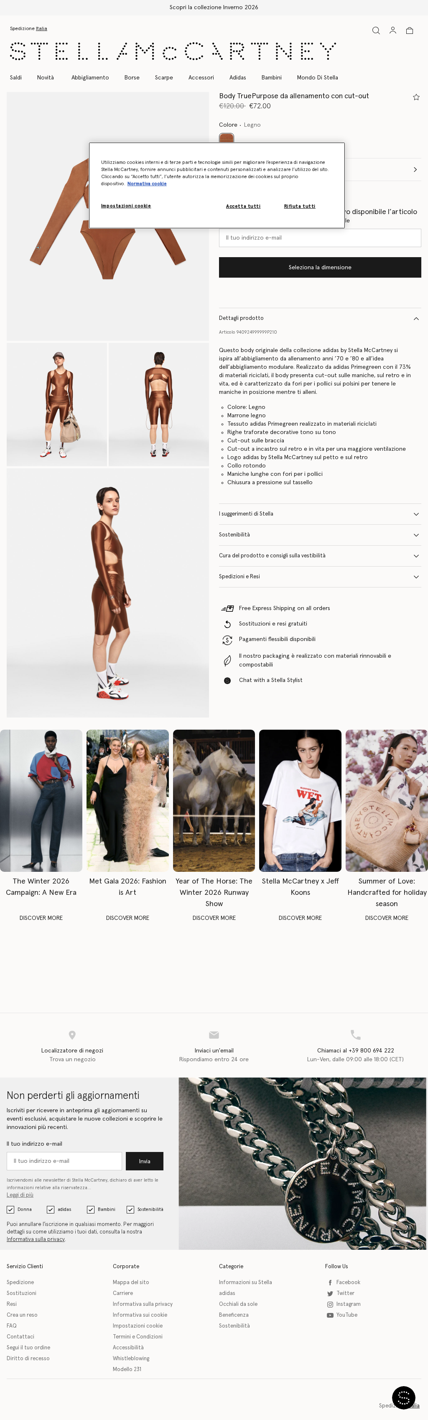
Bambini (106, 1209)
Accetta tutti (243, 206)
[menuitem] (45, 78)
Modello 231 (127, 1369)
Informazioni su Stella (245, 1282)
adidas (64, 1209)
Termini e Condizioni (138, 1337)
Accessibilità (128, 1348)
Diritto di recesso (28, 1358)
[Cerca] (376, 30)
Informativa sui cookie (140, 1315)
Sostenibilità (234, 535)
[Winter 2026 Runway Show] (214, 801)
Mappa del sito (131, 1282)
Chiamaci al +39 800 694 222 (355, 1051)
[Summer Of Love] (387, 801)
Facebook (348, 1282)
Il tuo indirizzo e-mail (34, 1144)
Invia (144, 1162)
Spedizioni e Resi (239, 577)
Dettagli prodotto (241, 318)
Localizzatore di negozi (72, 1051)
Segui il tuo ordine (28, 1348)
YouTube (346, 1315)
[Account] (393, 30)
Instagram (348, 1304)
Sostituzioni (21, 1293)
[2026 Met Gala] (128, 801)
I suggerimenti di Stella (246, 514)
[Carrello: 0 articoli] (409, 31)
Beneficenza (234, 1315)
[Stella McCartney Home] (173, 51)
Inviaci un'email (214, 1051)
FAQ (12, 1326)
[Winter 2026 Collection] (41, 801)
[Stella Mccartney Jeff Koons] (300, 801)
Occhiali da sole (238, 1304)
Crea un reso (22, 1315)
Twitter (345, 1293)
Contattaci (20, 1337)
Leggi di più (20, 1195)
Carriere (123, 1293)
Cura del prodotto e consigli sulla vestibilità (272, 556)
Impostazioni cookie (138, 1326)
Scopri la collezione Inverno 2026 (214, 7)
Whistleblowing (131, 1358)
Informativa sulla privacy (36, 1239)
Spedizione (20, 1282)
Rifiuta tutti (300, 206)
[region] (217, 185)
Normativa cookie (147, 183)
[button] (57, 404)
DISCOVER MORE (41, 918)
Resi (12, 1304)
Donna (25, 1209)
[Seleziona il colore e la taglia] (416, 97)
